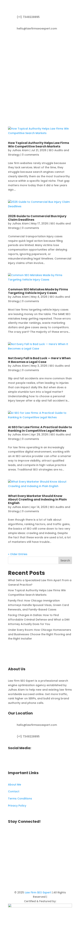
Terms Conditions (20, 798)
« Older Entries (17, 554)
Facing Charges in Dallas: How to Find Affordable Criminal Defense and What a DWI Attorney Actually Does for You (39, 619)
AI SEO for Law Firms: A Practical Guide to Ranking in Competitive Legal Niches (40, 429)
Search (65, 560)
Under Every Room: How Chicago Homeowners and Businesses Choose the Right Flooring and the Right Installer (39, 634)
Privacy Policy (17, 805)
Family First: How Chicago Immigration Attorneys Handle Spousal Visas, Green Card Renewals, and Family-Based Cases (38, 605)
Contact (13, 791)
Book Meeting (55, 96)
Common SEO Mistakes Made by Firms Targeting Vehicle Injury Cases (38, 291)
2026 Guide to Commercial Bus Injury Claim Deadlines (37, 218)
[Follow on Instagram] (69, 41)
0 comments (30, 155)
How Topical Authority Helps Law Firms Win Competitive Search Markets (38, 145)
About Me (14, 784)
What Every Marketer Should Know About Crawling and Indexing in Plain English (37, 499)
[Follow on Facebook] (62, 41)
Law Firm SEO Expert (38, 892)
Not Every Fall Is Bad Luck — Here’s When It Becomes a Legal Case (39, 360)
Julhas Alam (20, 150)
